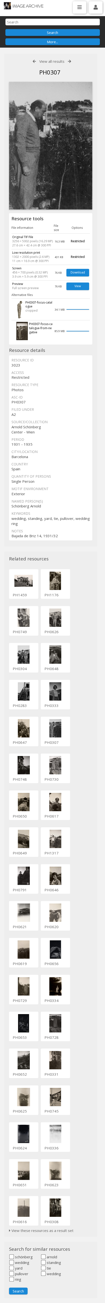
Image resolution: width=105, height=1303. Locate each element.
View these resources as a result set (42, 1230)
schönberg (23, 1256)
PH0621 (20, 926)
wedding (21, 1262)
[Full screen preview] (50, 146)
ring (17, 1279)
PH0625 (20, 1111)
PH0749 (20, 631)
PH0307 (51, 742)
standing (53, 1262)
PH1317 (51, 853)
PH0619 (20, 963)
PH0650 (20, 816)
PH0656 (51, 963)
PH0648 (51, 668)
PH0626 (51, 631)
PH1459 (20, 594)
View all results (51, 61)
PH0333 (51, 705)
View (77, 286)
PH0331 (51, 1074)
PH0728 (51, 1037)
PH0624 (20, 1147)
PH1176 (51, 594)
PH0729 (20, 1000)
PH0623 (51, 1184)
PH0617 (51, 816)
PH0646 (51, 889)
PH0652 (20, 1074)
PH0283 (20, 705)
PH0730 (51, 779)
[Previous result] (34, 61)
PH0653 (20, 1037)
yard (18, 1268)
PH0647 (20, 742)
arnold (51, 1256)
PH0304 (20, 668)
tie (48, 1268)
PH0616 (20, 1221)
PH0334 (51, 1000)
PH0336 (51, 1147)
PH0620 (51, 926)
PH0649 (20, 853)
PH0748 (20, 779)
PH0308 (51, 1221)
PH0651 (20, 1184)
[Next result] (69, 61)
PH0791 (20, 889)
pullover (21, 1273)
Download (78, 272)
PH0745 (51, 1111)
